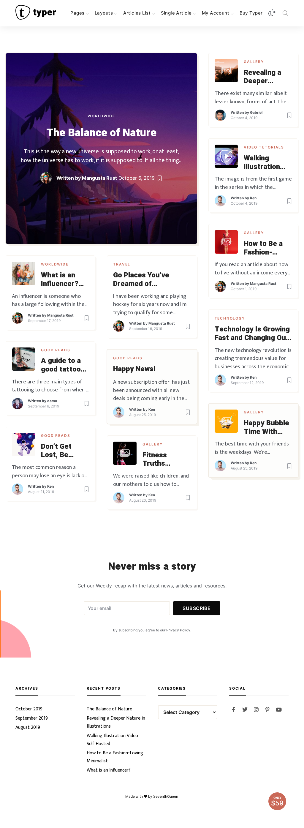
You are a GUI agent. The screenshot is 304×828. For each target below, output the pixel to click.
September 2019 (31, 718)
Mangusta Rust (99, 178)
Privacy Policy (178, 630)
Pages (77, 13)
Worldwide (101, 116)
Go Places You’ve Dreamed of (141, 279)
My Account (215, 13)
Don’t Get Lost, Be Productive (59, 451)
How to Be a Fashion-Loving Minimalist (263, 248)
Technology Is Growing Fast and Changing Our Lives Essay (252, 333)
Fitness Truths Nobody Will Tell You (161, 459)
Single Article (176, 13)
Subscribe (196, 608)
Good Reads (55, 350)
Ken (253, 198)
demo (52, 401)
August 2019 (27, 727)
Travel (121, 264)
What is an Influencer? (59, 279)
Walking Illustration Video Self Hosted (262, 162)
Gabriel (256, 112)
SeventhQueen (166, 796)
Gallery (254, 61)
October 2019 (28, 709)
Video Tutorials (264, 147)
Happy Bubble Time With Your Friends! (266, 427)
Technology (230, 318)
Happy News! (134, 369)
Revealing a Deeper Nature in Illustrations (264, 77)
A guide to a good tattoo (61, 365)
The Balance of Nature (101, 133)
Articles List (137, 13)
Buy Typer (251, 13)
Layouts (104, 13)
